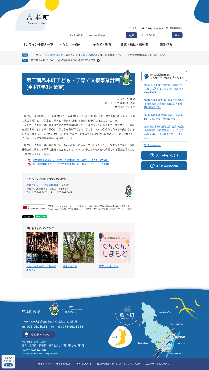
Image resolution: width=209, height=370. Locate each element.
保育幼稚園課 (90, 55)
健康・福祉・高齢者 (134, 44)
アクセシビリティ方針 (129, 364)
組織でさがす (55, 55)
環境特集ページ (152, 145)
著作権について (84, 364)
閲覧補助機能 (176, 28)
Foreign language (154, 28)
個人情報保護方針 (105, 364)
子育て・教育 (102, 44)
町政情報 (166, 44)
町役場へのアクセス (41, 334)
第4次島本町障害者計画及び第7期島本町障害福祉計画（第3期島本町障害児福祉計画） (164, 104)
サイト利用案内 (63, 364)
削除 (98, 60)
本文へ (135, 28)
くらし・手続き (70, 44)
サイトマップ (44, 364)
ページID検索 (148, 35)
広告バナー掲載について (157, 364)
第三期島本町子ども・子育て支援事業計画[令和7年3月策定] (63, 60)
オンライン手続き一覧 (38, 44)
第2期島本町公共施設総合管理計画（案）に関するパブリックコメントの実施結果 (163, 89)
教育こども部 (33, 185)
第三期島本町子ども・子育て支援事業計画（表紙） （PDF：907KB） (71, 160)
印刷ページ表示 (126, 106)
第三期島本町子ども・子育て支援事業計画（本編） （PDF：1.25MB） (71, 164)
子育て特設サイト (108, 266)
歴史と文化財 (70, 266)
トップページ (38, 55)
